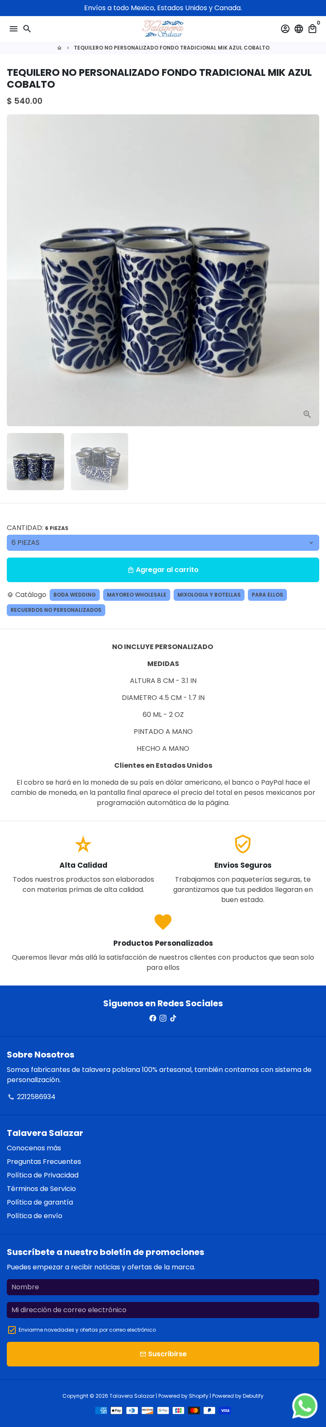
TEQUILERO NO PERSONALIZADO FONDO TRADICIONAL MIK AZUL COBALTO (172, 47)
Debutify (253, 1395)
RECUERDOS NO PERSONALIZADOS (56, 610)
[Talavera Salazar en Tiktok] (173, 1018)
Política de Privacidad (43, 1175)
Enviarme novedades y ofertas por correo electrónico (87, 1329)
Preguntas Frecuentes (44, 1161)
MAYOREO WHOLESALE (136, 594)
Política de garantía (40, 1202)
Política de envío (34, 1216)
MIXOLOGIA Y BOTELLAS (209, 594)
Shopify (198, 1395)
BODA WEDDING (74, 594)
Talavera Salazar (132, 1395)
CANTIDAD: (37, 528)
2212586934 (32, 1097)
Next (311, 270)
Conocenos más (34, 1148)
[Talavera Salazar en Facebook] (152, 1018)
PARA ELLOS (267, 594)
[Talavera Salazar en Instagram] (163, 1018)
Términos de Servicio (41, 1189)
